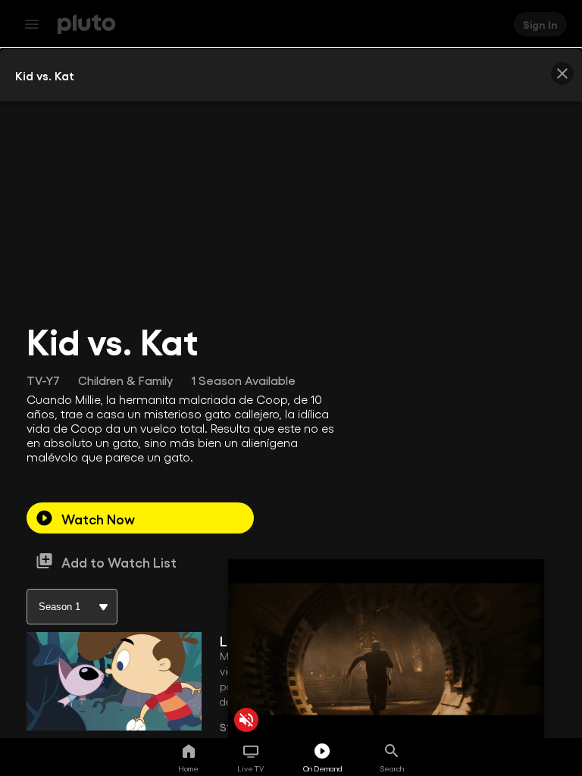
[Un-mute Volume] (246, 720)
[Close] (562, 73)
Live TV (250, 768)
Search (392, 768)
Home (188, 768)
